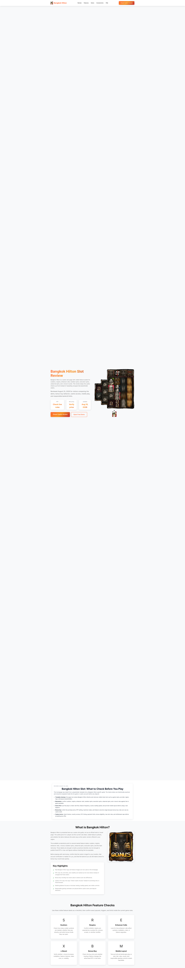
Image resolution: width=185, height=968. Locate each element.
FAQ (107, 3)
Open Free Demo (79, 414)
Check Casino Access (127, 3)
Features (86, 3)
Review (80, 3)
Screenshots (99, 3)
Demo (92, 3)
